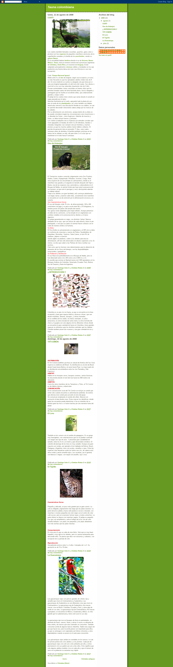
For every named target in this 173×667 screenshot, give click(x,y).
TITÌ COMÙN (53, 342)
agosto (106, 21)
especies (63, 54)
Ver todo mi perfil (105, 55)
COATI (50, 18)
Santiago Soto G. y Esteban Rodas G (111, 51)
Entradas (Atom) (63, 663)
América (67, 60)
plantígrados (66, 103)
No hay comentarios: (55, 141)
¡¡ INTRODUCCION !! (57, 272)
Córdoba (53, 65)
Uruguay (80, 65)
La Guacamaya (54, 555)
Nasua (55, 58)
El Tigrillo (52, 467)
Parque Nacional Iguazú (61, 75)
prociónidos (79, 56)
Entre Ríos (61, 65)
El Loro (51, 413)
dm (62, 78)
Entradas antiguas (88, 659)
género (50, 58)
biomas (69, 67)
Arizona (85, 60)
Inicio (65, 659)
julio (105, 43)
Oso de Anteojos (55, 143)
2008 (103, 18)
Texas (56, 63)
